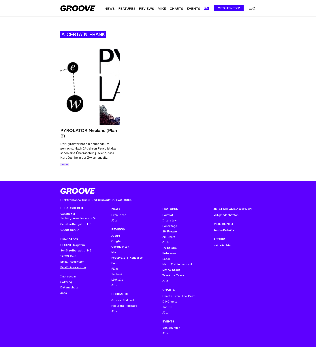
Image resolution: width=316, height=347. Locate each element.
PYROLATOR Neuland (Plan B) (88, 133)
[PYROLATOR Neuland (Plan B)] (90, 86)
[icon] (252, 8)
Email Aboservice (73, 267)
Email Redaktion (72, 262)
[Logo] (77, 8)
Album (64, 164)
